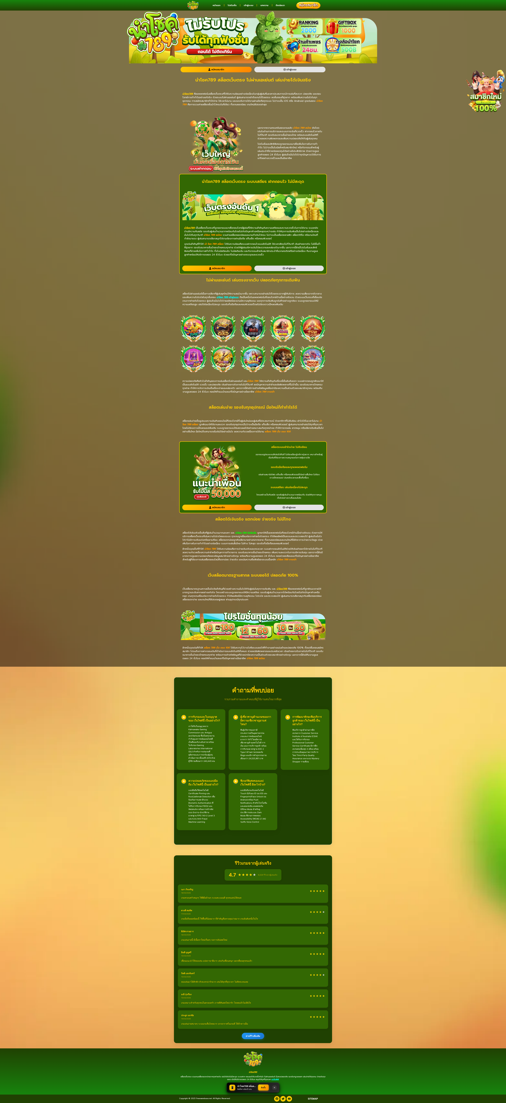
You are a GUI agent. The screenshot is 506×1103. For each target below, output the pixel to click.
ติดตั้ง (263, 1087)
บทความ (264, 5)
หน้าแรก (216, 5)
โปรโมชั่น (232, 5)
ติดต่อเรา (280, 5)
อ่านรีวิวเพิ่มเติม (253, 1036)
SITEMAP (313, 1098)
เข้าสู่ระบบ (248, 5)
